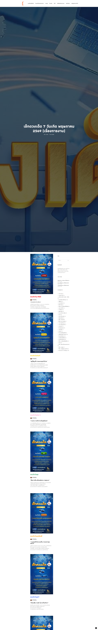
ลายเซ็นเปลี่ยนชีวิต (31, 3)
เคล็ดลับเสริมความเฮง (60, 3)
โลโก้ (54, 3)
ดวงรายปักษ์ (52, 134)
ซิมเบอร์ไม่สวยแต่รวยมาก (39, 3)
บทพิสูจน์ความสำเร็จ (74, 3)
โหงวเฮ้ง (50, 3)
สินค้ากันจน (68, 3)
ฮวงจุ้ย (46, 3)
